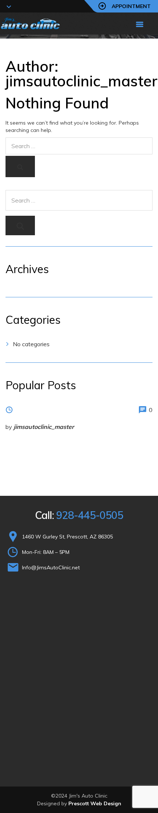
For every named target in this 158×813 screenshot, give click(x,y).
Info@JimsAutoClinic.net (51, 567)
